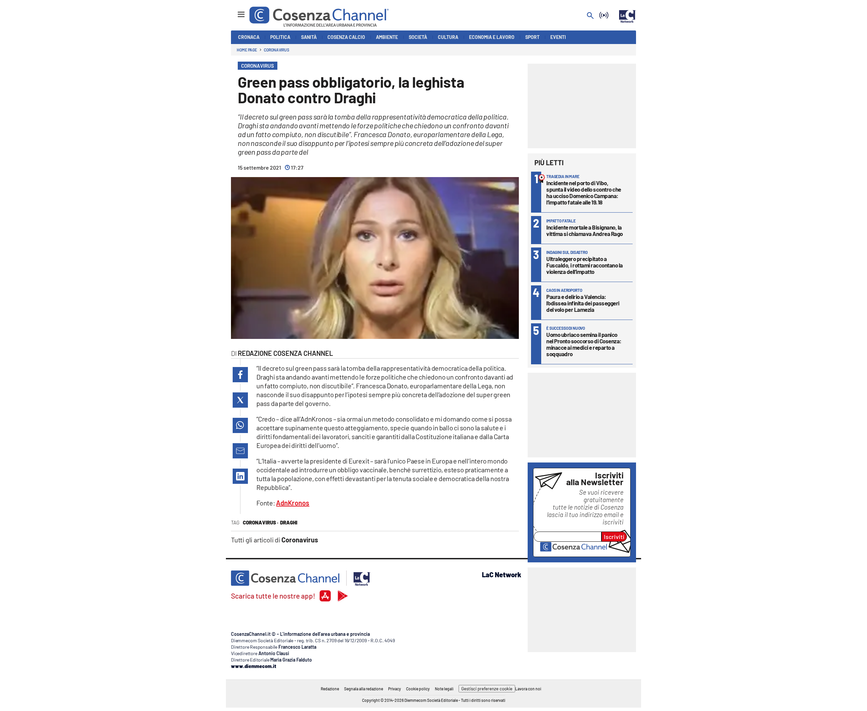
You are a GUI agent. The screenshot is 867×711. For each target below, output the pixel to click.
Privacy (394, 688)
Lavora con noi (528, 688)
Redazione (330, 688)
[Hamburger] (235, 11)
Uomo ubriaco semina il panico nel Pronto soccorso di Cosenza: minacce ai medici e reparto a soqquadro (583, 344)
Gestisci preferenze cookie (486, 688)
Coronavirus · (260, 522)
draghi (288, 522)
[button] (240, 374)
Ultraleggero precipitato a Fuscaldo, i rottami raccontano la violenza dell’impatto (584, 265)
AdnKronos (292, 503)
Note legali (444, 688)
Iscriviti (614, 536)
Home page (247, 49)
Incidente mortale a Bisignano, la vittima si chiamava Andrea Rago (584, 230)
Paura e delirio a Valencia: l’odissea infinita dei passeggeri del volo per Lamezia (582, 303)
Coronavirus (276, 49)
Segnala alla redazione (363, 688)
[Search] (590, 16)
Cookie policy (418, 688)
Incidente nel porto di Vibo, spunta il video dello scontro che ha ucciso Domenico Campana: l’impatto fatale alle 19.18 (583, 192)
